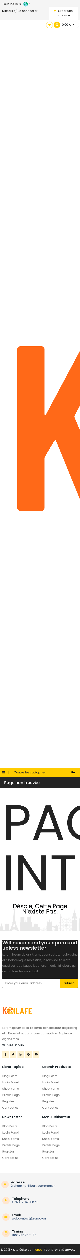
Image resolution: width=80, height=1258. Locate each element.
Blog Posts (9, 1076)
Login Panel (10, 1082)
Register (8, 1101)
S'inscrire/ (9, 11)
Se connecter (28, 11)
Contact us (10, 1107)
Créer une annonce (65, 13)
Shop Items (10, 1088)
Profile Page (11, 1095)
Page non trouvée (22, 782)
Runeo (38, 1250)
